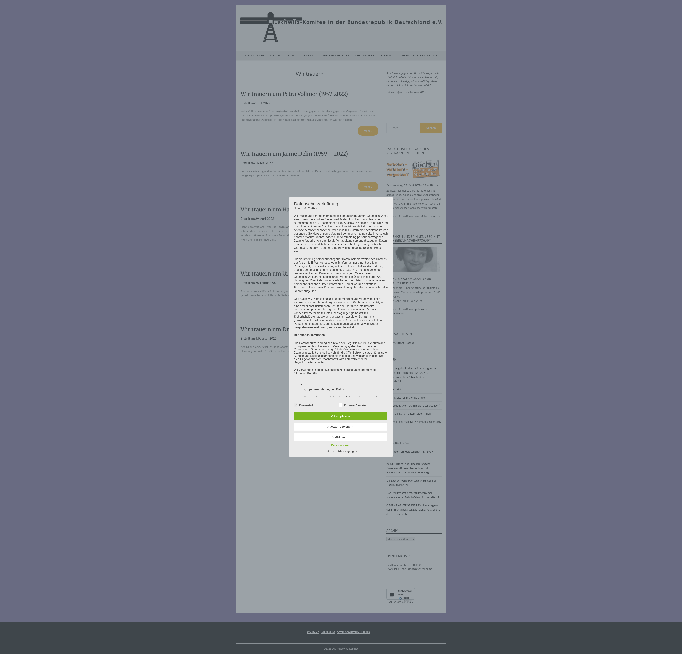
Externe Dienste (355, 405)
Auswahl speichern (340, 426)
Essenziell (306, 405)
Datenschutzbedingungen (340, 451)
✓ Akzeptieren (340, 416)
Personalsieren (340, 445)
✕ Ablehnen (340, 437)
